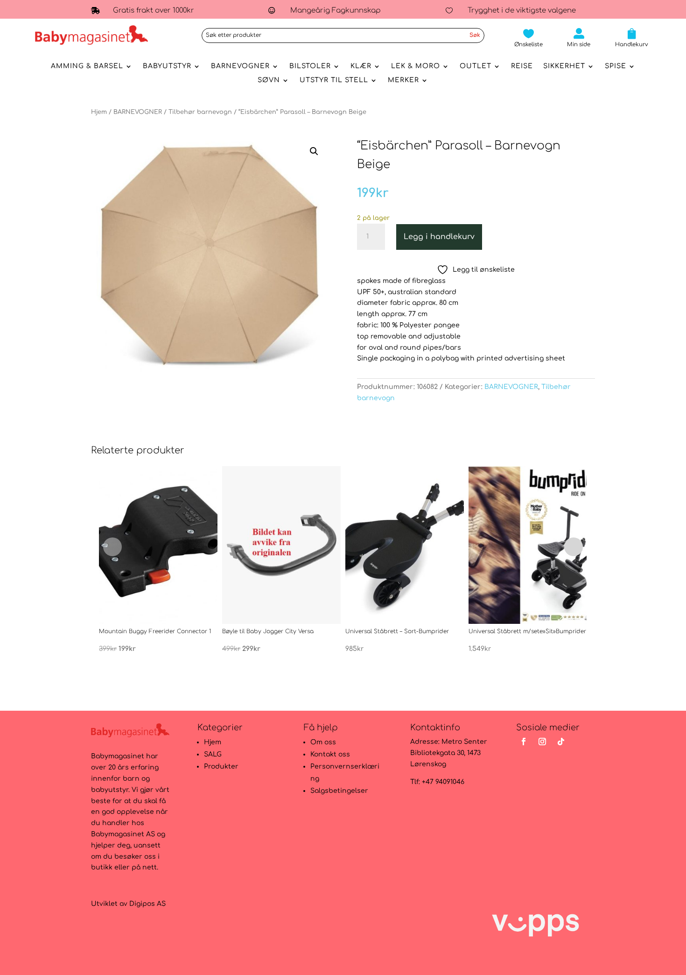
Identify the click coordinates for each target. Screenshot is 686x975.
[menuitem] (528, 38)
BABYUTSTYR (167, 66)
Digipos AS (147, 903)
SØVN (269, 80)
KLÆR (360, 66)
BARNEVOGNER (240, 66)
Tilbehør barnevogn (200, 112)
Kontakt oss (330, 754)
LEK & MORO (415, 66)
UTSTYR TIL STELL (334, 80)
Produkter (221, 766)
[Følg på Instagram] (542, 741)
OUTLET (475, 66)
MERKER (403, 80)
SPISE (615, 66)
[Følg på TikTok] (560, 741)
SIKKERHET (564, 66)
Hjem (99, 112)
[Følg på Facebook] (523, 741)
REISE (522, 66)
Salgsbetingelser (339, 790)
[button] (314, 151)
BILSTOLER (310, 66)
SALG (213, 754)
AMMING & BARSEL (87, 66)
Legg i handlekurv (439, 237)
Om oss (323, 742)
